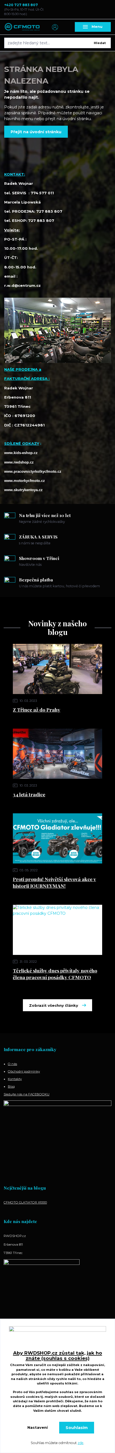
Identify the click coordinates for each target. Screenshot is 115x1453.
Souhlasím (77, 1427)
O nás (12, 1064)
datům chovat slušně (62, 1411)
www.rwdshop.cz (19, 462)
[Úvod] (22, 27)
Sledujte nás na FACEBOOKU (26, 1094)
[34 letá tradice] (57, 754)
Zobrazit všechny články (53, 1005)
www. (24, 481)
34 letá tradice (29, 794)
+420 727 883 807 (21, 5)
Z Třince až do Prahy (36, 709)
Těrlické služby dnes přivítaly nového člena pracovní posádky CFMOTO (55, 974)
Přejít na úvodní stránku (36, 131)
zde (80, 1443)
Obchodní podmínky (24, 1071)
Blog (11, 1086)
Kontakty (15, 1079)
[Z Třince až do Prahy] (57, 669)
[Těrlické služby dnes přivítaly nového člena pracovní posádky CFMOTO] (57, 930)
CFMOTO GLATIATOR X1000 (25, 1202)
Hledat (100, 43)
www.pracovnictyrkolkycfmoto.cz (32, 471)
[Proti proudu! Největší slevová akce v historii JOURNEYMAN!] (57, 838)
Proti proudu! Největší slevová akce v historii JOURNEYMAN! (54, 882)
